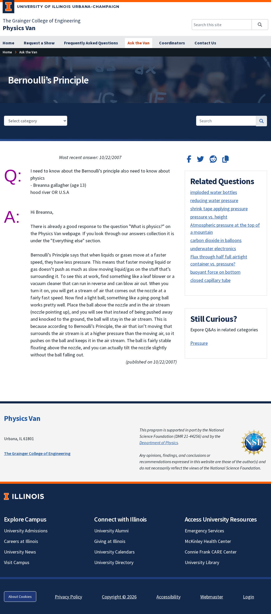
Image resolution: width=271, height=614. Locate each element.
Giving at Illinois (109, 541)
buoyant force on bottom (215, 272)
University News (20, 552)
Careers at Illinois (21, 541)
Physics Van (22, 418)
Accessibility (168, 597)
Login (248, 597)
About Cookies (20, 596)
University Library (202, 562)
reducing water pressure (214, 200)
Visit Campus (16, 562)
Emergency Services (204, 531)
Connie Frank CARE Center (211, 552)
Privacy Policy (68, 597)
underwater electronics (213, 248)
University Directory (113, 562)
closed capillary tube (210, 280)
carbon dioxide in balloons (216, 240)
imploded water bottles (213, 192)
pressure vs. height (208, 217)
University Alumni (111, 531)
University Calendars (114, 552)
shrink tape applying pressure (219, 209)
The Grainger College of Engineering (41, 20)
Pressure (199, 343)
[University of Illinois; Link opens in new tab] (24, 496)
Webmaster (211, 597)
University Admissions (26, 531)
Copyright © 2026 (119, 597)
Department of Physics (158, 442)
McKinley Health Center (208, 541)
